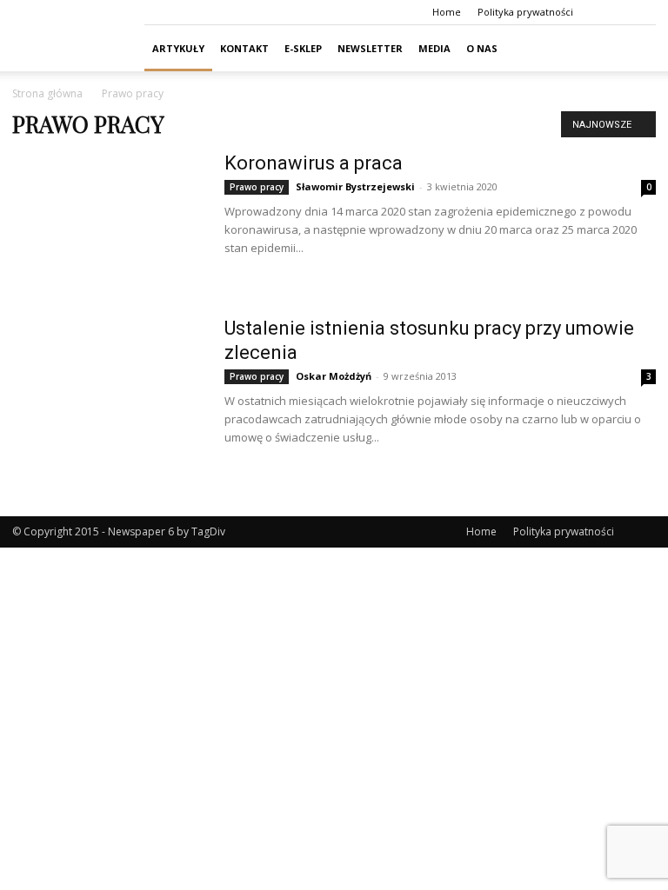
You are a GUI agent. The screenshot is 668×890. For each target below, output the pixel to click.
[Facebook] (614, 12)
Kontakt (244, 48)
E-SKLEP (303, 48)
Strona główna (47, 93)
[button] (635, 48)
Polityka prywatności (525, 11)
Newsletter (370, 48)
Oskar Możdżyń (333, 375)
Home (446, 11)
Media (434, 48)
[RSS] (643, 12)
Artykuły (178, 48)
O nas (482, 48)
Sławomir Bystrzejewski (355, 186)
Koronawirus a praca (313, 163)
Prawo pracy (257, 187)
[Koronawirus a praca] (107, 216)
